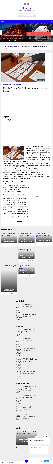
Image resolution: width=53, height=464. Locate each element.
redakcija (6, 94)
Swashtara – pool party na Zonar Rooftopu (29, 305)
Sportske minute (16, 84)
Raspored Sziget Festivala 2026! (27, 406)
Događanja (6, 84)
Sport (10, 84)
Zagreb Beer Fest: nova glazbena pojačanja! (29, 372)
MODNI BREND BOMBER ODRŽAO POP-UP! (29, 349)
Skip (42, 461)
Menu (2, 21)
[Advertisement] (26, 105)
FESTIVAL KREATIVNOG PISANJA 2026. (30, 315)
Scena (26, 8)
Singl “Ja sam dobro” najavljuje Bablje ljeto (29, 415)
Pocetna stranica (15, 46)
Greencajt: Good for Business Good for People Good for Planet (30, 359)
